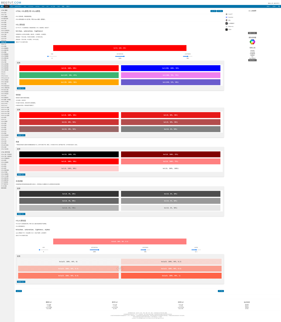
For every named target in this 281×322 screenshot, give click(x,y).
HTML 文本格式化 (5, 30)
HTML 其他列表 (4, 68)
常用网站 (252, 55)
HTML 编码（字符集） (6, 99)
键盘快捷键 (3, 188)
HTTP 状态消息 (4, 182)
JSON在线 (252, 52)
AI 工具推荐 (252, 11)
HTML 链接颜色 (4, 48)
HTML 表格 (3, 60)
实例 (274, 6)
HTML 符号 (3, 95)
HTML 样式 (3, 28)
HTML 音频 (3, 125)
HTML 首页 (3, 12)
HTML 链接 (3, 46)
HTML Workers (4, 137)
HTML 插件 (3, 127)
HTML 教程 (49, 304)
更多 (68, 6)
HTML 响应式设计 (5, 85)
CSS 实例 (181, 306)
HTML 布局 (3, 83)
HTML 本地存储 (4, 135)
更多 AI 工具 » (252, 33)
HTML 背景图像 (4, 56)
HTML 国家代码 (4, 180)
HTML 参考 (115, 304)
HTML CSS (3, 44)
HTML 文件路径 (4, 80)
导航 (63, 6)
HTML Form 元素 (5, 109)
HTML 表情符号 (4, 97)
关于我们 (247, 308)
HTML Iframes (4, 76)
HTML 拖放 (3, 133)
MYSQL (38, 6)
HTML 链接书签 (4, 50)
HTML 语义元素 (4, 89)
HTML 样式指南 (4, 91)
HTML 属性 (3, 22)
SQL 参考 (115, 308)
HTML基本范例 (4, 18)
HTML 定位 (3, 131)
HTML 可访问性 (4, 149)
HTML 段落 (3, 26)
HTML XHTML (4, 103)
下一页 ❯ (220, 11)
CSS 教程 (49, 306)
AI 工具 (53, 6)
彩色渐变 (252, 50)
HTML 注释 (3, 34)
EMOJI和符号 (252, 58)
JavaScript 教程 (49, 307)
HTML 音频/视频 (5, 170)
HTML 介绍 (3, 14)
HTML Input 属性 (5, 115)
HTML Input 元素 (5, 113)
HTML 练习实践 (4, 145)
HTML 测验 (3, 143)
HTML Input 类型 (5, 111)
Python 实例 (180, 308)
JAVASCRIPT (18, 6)
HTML (6, 6)
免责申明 (247, 307)
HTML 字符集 (4, 172)
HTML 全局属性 (4, 162)
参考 (268, 6)
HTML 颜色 (3, 36)
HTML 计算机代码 (5, 87)
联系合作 (247, 306)
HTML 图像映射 (4, 54)
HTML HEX (3, 40)
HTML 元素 (3, 20)
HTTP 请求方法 (4, 184)
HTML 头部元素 (4, 81)
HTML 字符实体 (4, 93)
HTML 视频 (3, 123)
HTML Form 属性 (5, 107)
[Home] (2, 6)
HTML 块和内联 (4, 70)
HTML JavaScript (5, 78)
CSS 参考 (115, 306)
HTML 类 (3, 72)
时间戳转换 (252, 53)
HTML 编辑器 (4, 16)
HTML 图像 (3, 52)
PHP (43, 6)
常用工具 (252, 48)
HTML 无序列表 (4, 64)
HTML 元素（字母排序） (6, 154)
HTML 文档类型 (4, 174)
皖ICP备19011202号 (160, 318)
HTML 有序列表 (4, 66)
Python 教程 (48, 308)
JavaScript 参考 (115, 307)
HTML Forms (4, 105)
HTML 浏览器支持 (5, 158)
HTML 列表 (3, 62)
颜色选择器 (252, 38)
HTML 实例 (3, 141)
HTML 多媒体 (4, 121)
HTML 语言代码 (4, 178)
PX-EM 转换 (4, 186)
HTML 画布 (3, 117)
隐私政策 (247, 304)
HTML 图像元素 (4, 58)
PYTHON (30, 6)
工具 (58, 6)
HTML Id (3, 74)
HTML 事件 (3, 164)
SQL (25, 6)
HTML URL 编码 (4, 101)
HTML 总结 (3, 147)
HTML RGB (3, 38)
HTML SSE (3, 139)
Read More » (252, 60)
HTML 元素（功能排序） (6, 156)
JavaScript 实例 (181, 307)
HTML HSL (3, 42)
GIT (48, 6)
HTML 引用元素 (4, 32)
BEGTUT (11, 3)
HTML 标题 (3, 24)
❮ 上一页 (213, 11)
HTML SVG (3, 119)
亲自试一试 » (21, 88)
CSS (12, 6)
